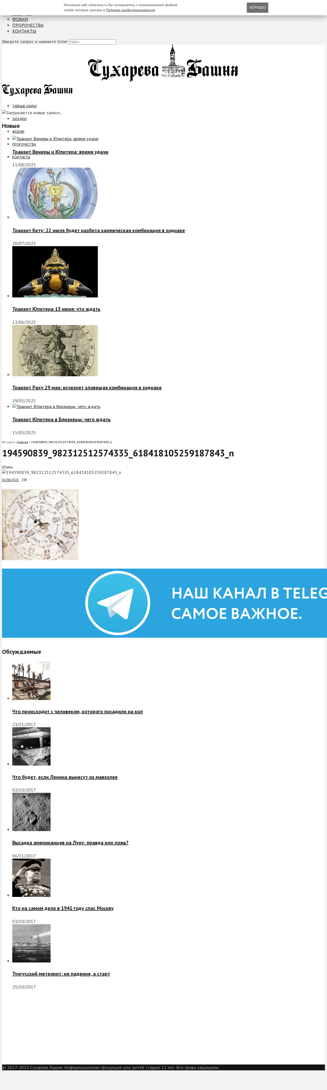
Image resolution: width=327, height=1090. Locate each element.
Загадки (19, 119)
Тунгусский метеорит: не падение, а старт (61, 973)
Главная (22, 442)
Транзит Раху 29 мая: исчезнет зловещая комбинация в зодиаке (87, 387)
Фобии (20, 19)
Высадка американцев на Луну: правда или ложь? (70, 842)
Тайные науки (24, 106)
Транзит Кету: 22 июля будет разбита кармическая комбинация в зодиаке (98, 230)
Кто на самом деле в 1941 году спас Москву (63, 908)
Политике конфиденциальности (130, 10)
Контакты (24, 31)
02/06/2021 (10, 480)
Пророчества (28, 25)
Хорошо (257, 7)
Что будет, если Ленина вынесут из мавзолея (65, 777)
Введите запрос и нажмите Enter (35, 41)
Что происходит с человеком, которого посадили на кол (77, 711)
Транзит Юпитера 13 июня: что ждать (56, 309)
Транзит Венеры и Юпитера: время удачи (60, 151)
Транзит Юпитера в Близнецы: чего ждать (61, 419)
